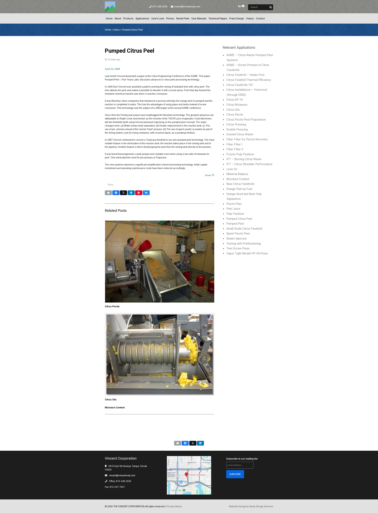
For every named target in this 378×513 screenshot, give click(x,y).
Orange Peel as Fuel (239, 189)
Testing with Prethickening (243, 243)
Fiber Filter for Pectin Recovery (247, 139)
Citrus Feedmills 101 (239, 85)
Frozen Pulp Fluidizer (240, 154)
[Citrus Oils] (159, 354)
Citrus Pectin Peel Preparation (246, 119)
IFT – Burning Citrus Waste (243, 159)
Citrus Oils (111, 399)
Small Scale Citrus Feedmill (244, 228)
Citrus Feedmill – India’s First (245, 75)
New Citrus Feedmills (240, 184)
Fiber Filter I (234, 144)
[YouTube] (243, 6)
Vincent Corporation (121, 458)
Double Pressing (237, 129)
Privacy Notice (174, 506)
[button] (267, 18)
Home (108, 29)
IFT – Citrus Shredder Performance (249, 164)
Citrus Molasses (236, 104)
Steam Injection (236, 238)
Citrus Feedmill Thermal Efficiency (248, 80)
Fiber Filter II (234, 149)
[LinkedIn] (239, 6)
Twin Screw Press (238, 248)
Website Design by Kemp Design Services (251, 506)
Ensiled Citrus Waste (239, 134)
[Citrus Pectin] (159, 261)
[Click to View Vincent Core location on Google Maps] (189, 475)
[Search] (270, 7)
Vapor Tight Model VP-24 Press (247, 253)
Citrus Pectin (112, 306)
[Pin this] (138, 192)
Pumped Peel (235, 223)
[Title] (110, 6)
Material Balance (237, 174)
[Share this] (115, 192)
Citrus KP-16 (234, 99)
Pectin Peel (233, 204)
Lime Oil (231, 169)
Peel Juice (233, 208)
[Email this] (108, 192)
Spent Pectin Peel (238, 233)
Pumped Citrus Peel (239, 218)
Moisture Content (115, 407)
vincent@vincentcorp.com (122, 475)
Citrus (116, 29)
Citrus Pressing (236, 124)
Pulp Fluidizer (235, 213)
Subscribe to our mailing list (242, 459)
